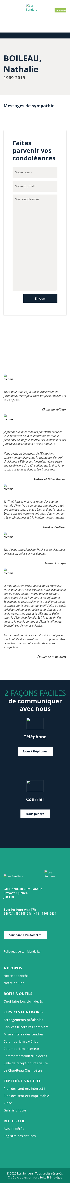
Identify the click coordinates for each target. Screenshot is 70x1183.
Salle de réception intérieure (26, 1063)
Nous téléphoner (35, 751)
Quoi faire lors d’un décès (23, 1001)
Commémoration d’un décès (25, 1056)
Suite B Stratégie (50, 1177)
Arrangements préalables (23, 1020)
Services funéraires (23, 1012)
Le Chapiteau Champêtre (23, 1070)
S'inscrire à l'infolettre (25, 935)
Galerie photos (15, 1110)
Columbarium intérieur (21, 1048)
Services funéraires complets (26, 1027)
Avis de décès (14, 1128)
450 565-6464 (60, 10)
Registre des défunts (20, 1136)
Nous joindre (35, 814)
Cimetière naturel (22, 1080)
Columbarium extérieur (22, 1041)
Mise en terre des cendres (24, 1034)
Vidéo (8, 1103)
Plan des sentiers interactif (24, 1088)
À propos (13, 968)
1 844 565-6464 (46, 914)
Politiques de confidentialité (22, 951)
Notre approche (16, 975)
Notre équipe (14, 983)
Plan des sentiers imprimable (26, 1096)
